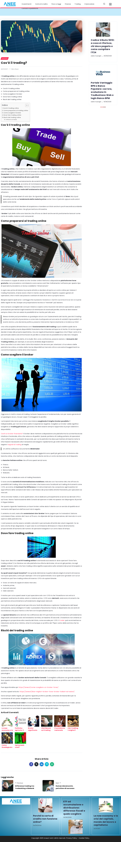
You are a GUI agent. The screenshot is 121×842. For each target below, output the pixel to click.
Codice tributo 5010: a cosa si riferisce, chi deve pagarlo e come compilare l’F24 (38, 12)
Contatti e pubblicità (30, 8)
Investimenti (26, 4)
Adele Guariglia (96, 56)
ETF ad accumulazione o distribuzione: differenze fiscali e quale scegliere (74, 807)
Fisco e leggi (56, 4)
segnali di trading (14, 444)
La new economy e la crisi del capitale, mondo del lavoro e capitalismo (106, 820)
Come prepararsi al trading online (16, 91)
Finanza (68, 4)
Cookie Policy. (84, 838)
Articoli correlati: (11, 119)
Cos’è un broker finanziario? (12, 434)
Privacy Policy (71, 838)
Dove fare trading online (12, 97)
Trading (78, 4)
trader (62, 620)
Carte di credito (41, 4)
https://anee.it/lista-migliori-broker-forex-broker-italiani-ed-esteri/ (47, 691)
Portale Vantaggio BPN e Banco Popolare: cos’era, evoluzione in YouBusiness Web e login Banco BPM (102, 90)
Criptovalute (89, 4)
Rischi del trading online (12, 99)
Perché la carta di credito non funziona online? (45, 818)
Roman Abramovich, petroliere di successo (65, 787)
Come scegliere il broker (12, 94)
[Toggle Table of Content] (26, 105)
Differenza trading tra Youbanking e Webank (24, 787)
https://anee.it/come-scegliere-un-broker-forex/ (39, 687)
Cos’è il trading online (11, 88)
